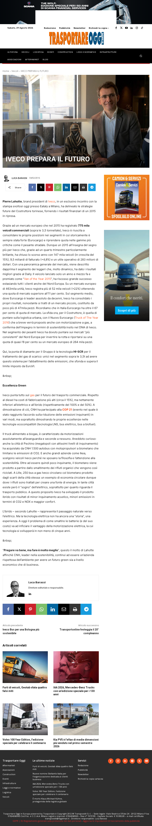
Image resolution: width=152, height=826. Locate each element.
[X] (40, 187)
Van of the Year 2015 (37, 279)
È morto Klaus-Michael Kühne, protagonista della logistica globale (50, 800)
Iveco (51, 201)
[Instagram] (136, 28)
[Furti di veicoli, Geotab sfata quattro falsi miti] (25, 667)
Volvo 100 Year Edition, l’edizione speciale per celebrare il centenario (50, 792)
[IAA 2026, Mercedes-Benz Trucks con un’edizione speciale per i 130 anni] (76, 667)
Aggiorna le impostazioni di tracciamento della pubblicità (111, 821)
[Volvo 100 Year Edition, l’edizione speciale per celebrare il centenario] (25, 719)
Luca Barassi (19, 178)
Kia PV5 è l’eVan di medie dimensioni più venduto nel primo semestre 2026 (76, 743)
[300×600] (126, 324)
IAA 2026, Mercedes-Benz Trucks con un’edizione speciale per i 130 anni (74, 691)
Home (6, 71)
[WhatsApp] (58, 187)
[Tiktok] (142, 28)
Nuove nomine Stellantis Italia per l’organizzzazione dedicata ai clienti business (50, 776)
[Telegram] (92, 187)
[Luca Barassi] (7, 178)
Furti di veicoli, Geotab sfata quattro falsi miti (53, 767)
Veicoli (14, 71)
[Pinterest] (49, 187)
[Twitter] (121, 28)
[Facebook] (116, 28)
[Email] (75, 187)
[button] (141, 55)
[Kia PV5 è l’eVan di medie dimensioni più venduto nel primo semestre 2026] (76, 719)
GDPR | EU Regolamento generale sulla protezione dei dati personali (47, 821)
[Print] (83, 187)
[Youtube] (126, 28)
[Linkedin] (131, 28)
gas (32, 395)
